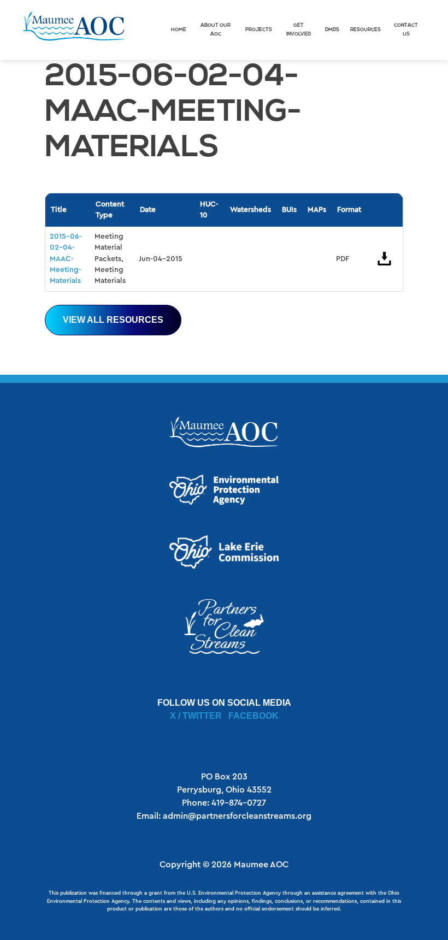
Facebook (253, 715)
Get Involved (298, 30)
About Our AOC (216, 30)
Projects (258, 29)
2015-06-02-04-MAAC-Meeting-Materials (66, 259)
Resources (365, 29)
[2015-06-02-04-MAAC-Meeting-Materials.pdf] (384, 258)
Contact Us (406, 30)
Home (178, 29)
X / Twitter (196, 715)
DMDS (332, 29)
